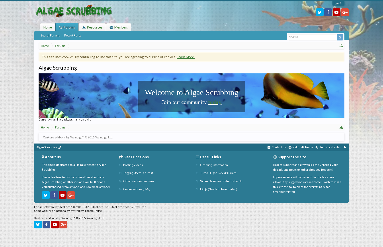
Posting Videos (133, 165)
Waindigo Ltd (103, 137)
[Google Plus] (345, 12)
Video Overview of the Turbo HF (220, 181)
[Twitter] (320, 12)
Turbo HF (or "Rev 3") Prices (217, 173)
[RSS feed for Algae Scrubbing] (345, 147)
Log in (338, 3)
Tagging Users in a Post (138, 173)
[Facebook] (328, 12)
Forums (69, 27)
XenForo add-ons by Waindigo (62, 137)
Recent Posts (72, 35)
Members (121, 27)
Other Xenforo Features (138, 181)
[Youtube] (336, 12)
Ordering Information (213, 165)
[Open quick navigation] (341, 45)
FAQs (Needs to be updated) (218, 189)
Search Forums (50, 35)
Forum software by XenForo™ (71, 207)
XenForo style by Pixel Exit (128, 207)
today (215, 102)
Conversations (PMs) (136, 189)
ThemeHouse (93, 211)
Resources (94, 27)
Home (47, 27)
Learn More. (186, 57)
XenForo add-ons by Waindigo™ (54, 218)
